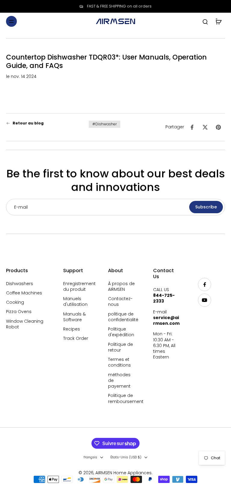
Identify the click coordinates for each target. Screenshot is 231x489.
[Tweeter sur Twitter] (205, 127)
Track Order (75, 338)
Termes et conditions (119, 362)
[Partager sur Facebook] (192, 127)
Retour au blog (28, 123)
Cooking (15, 302)
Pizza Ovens (19, 312)
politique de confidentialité (121, 317)
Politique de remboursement (121, 398)
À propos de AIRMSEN (121, 286)
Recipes (71, 329)
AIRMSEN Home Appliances (123, 473)
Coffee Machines (24, 293)
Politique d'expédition (121, 332)
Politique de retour (120, 347)
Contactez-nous (120, 301)
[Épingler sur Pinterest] (218, 127)
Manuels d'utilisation (75, 301)
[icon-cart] (218, 21)
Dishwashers (19, 284)
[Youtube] (204, 300)
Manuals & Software (74, 317)
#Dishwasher (104, 124)
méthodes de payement (119, 380)
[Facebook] (204, 284)
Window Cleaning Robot (24, 324)
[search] (205, 21)
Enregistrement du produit (76, 286)
